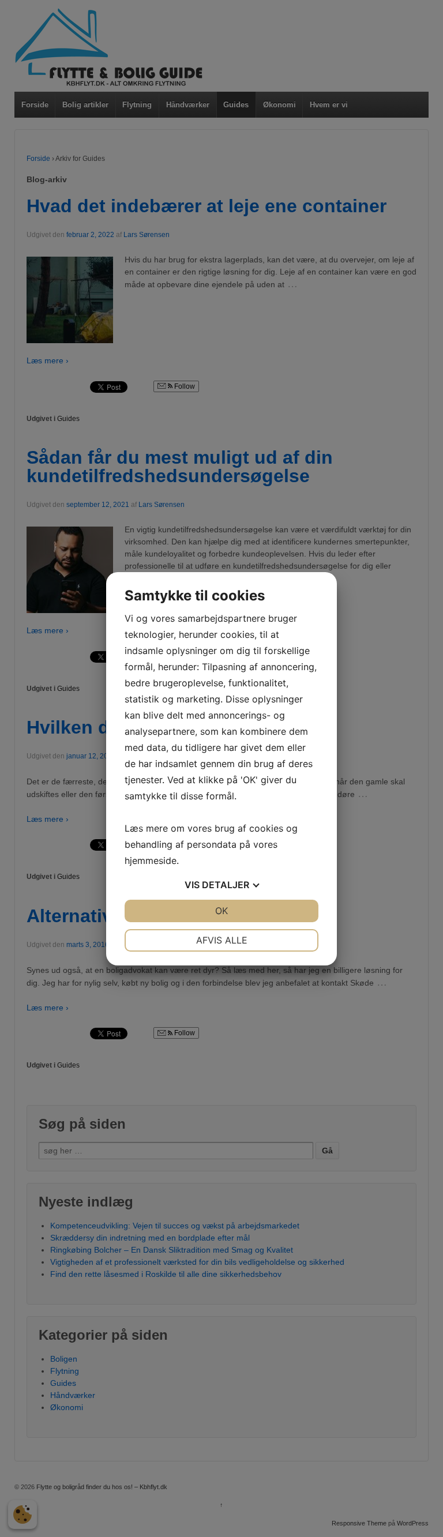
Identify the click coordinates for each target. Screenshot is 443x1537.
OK (221, 910)
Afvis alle (221, 940)
